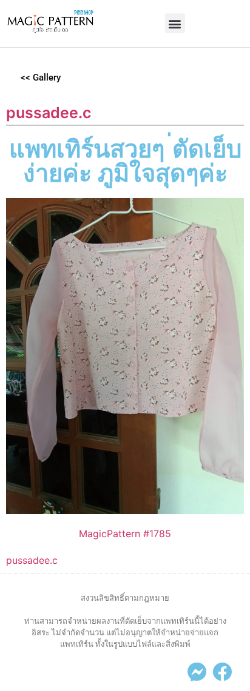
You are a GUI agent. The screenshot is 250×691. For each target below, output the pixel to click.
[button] (175, 23)
